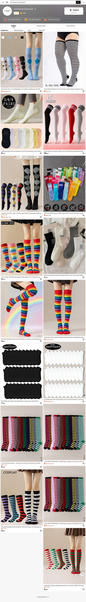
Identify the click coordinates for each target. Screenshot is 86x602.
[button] (3, 2)
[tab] (13, 25)
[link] (7, 11)
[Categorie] (7, 2)
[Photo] (5, 19)
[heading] (38, 9)
